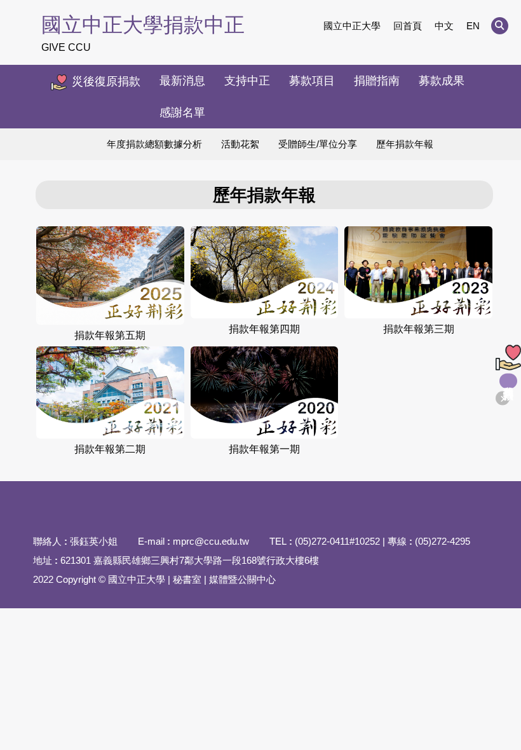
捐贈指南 (377, 80)
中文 (444, 25)
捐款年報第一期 (264, 449)
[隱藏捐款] (503, 399)
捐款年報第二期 (109, 449)
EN (473, 25)
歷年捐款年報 (404, 144)
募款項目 (312, 80)
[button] (499, 25)
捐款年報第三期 (418, 329)
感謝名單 (182, 112)
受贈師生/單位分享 (317, 144)
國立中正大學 (352, 25)
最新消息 (182, 80)
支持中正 (247, 80)
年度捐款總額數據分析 (154, 144)
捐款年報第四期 (264, 329)
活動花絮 (240, 144)
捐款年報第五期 (109, 335)
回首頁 (407, 25)
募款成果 (441, 80)
